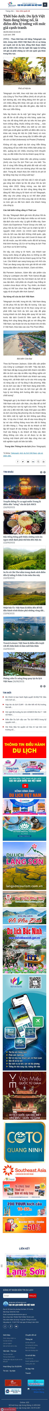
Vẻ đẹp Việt (29, 1369)
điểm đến (7, 456)
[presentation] (2, 1266)
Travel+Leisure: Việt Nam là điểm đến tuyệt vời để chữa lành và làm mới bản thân (23, 646)
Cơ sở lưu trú (29, 1358)
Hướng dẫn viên (30, 1364)
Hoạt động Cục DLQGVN (12, 1366)
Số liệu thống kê (30, 1342)
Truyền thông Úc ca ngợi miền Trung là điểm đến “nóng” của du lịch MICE (22, 504)
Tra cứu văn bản (8, 1354)
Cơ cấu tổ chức (7, 1341)
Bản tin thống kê (30, 1348)
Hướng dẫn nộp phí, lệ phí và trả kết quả (12, 1360)
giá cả (40, 453)
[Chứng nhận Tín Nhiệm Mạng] (36, 1390)
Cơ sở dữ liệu (30, 1355)
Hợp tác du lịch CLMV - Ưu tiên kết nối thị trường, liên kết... (25, 705)
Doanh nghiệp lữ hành (32, 1361)
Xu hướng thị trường (31, 1345)
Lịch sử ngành (7, 1343)
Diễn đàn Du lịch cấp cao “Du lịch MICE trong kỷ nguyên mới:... (25, 720)
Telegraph (15, 453)
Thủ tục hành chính (9, 1357)
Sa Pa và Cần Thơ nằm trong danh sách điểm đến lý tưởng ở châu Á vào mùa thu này (24, 575)
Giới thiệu (6, 1335)
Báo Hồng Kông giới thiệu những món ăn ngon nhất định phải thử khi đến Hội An (22, 540)
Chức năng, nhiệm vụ (9, 1338)
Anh (21, 453)
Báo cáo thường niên (31, 1350)
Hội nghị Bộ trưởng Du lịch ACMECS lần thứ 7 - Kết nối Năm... (25, 713)
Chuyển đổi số (30, 1335)
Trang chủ (9, 11)
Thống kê (28, 1339)
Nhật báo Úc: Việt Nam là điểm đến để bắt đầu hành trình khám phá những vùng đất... (24, 610)
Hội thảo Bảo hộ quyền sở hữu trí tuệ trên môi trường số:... (25, 728)
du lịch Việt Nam (30, 453)
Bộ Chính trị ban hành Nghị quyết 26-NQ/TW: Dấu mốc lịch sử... (25, 698)
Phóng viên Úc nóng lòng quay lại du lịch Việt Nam (22, 680)
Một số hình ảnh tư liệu (10, 1346)
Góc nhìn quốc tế (23, 11)
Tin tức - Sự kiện (9, 1371)
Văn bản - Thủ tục (9, 1351)
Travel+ (28, 1373)
